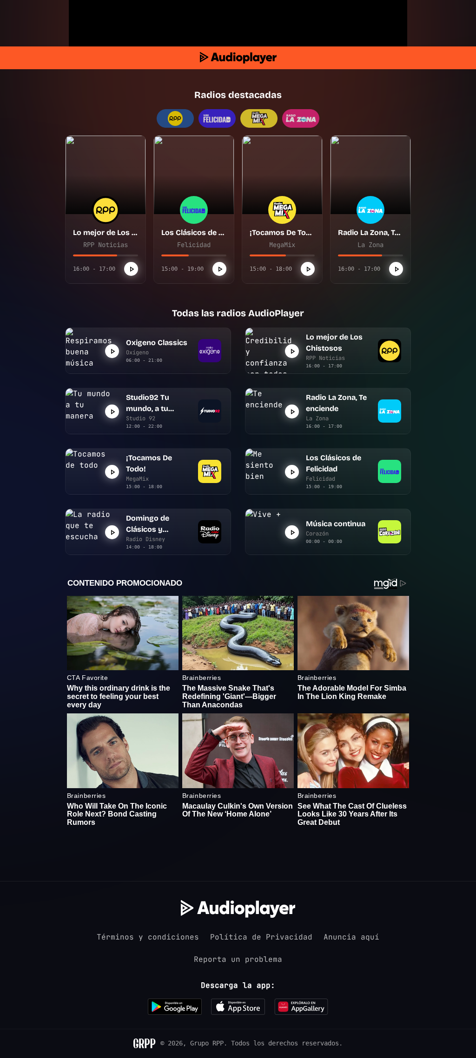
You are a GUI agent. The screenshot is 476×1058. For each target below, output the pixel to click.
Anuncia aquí (351, 937)
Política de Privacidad (261, 937)
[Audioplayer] (238, 58)
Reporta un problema (238, 959)
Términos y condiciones (148, 937)
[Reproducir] (131, 269)
